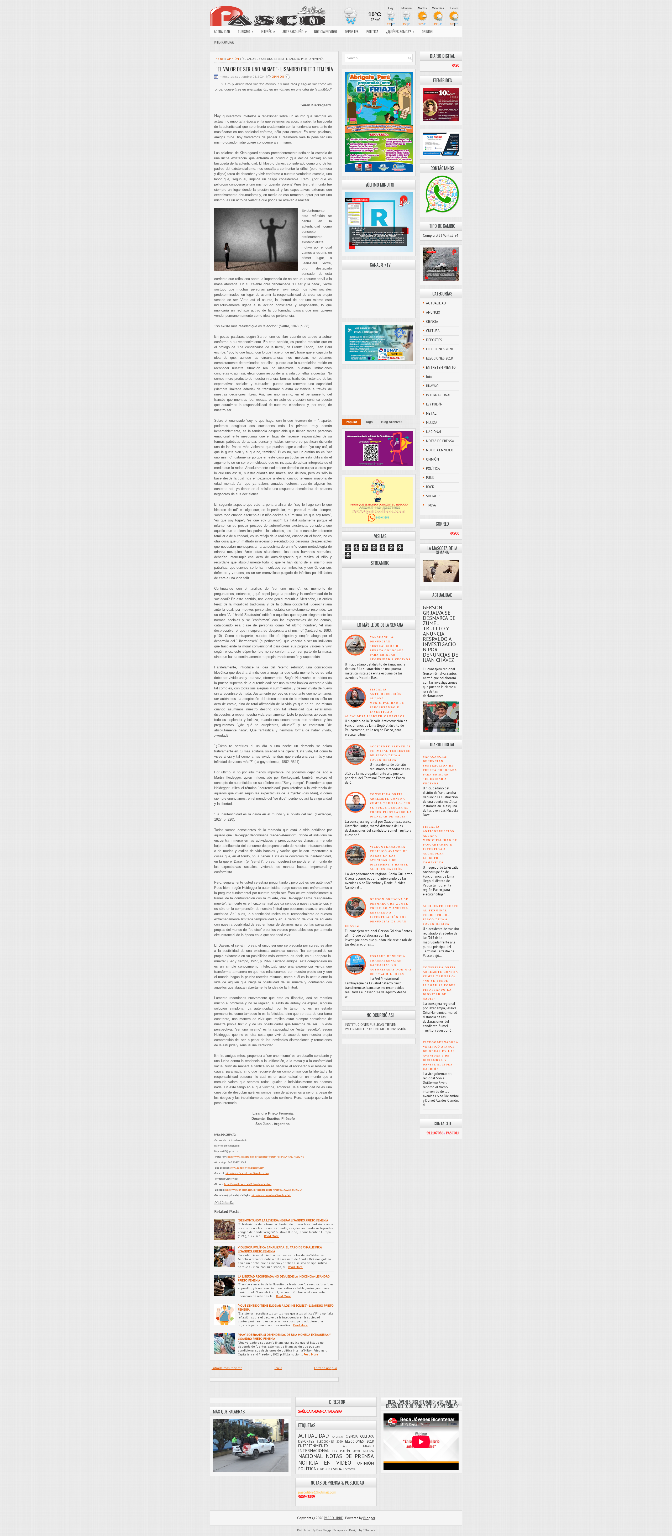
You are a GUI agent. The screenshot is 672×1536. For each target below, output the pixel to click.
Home (220, 59)
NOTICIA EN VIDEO (325, 31)
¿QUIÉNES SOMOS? (400, 31)
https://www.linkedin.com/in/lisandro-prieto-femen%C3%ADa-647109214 (263, 1189)
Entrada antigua (325, 1368)
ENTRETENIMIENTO (441, 367)
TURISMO (246, 31)
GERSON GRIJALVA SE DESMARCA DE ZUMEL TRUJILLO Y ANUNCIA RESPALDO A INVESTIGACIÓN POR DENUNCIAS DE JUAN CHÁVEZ (376, 912)
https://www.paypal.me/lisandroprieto (271, 1195)
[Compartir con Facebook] (231, 1202)
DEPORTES (352, 31)
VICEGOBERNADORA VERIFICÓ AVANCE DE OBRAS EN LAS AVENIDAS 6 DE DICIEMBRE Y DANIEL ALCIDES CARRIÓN (440, 1055)
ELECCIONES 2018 (439, 358)
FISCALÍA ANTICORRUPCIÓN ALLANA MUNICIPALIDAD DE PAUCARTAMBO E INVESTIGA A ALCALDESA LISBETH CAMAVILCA (375, 703)
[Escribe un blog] (221, 1202)
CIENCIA (432, 321)
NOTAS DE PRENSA (440, 441)
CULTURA (433, 331)
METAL (431, 413)
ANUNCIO (433, 312)
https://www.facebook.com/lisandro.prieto (247, 1173)
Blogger (369, 1518)
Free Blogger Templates (331, 1530)
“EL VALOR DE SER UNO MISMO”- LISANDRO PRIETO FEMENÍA (274, 69)
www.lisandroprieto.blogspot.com (247, 1167)
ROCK (430, 487)
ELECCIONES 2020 (439, 349)
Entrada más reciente (227, 1368)
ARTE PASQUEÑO (294, 31)
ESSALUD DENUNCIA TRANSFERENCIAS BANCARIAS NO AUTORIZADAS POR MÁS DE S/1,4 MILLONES (391, 965)
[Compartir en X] (226, 1202)
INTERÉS (268, 31)
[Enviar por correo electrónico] (216, 1202)
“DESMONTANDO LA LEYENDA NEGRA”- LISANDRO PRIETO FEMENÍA (283, 1220)
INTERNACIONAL (224, 42)
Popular (351, 422)
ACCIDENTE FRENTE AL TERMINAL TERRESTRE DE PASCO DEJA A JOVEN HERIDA (441, 915)
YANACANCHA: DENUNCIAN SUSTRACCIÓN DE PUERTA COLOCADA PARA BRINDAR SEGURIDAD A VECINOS (440, 770)
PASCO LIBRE (333, 1518)
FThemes (369, 1530)
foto (429, 376)
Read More (271, 1236)
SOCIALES (433, 496)
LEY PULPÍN (434, 404)
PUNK (430, 478)
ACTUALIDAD (222, 31)
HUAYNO (432, 386)
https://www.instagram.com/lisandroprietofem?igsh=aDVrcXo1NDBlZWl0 (265, 1156)
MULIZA (431, 422)
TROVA (431, 505)
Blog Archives (391, 422)
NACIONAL (434, 432)
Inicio (278, 1368)
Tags (369, 422)
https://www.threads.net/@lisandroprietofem (247, 1184)
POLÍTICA (372, 31)
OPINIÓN (427, 31)
